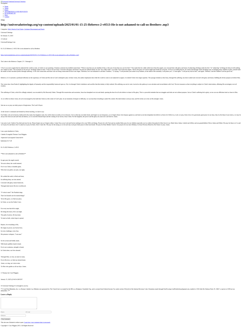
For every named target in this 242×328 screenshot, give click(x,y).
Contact (7, 17)
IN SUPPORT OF (10, 13)
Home (6, 6)
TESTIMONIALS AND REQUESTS (16, 11)
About (6, 8)
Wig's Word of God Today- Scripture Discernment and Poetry (26, 29)
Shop (6, 15)
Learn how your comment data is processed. (37, 322)
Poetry (6, 10)
